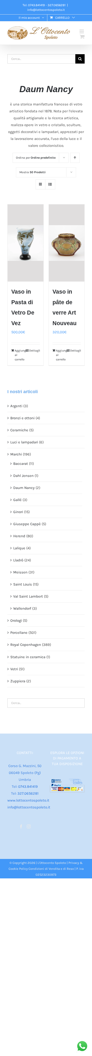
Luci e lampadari (24, 442)
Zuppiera (17, 681)
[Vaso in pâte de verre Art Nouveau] (67, 243)
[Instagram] (29, 826)
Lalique (19, 548)
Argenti (16, 406)
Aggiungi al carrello (20, 355)
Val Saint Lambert (28, 596)
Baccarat (20, 463)
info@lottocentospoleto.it (46, 10)
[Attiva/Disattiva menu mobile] (82, 31)
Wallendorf (22, 608)
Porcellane (18, 632)
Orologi (16, 620)
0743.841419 (28, 786)
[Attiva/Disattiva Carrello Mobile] (82, 36)
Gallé (17, 500)
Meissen (20, 572)
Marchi (16, 454)
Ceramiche (19, 430)
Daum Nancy (24, 488)
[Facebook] (21, 826)
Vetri (14, 669)
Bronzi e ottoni (22, 418)
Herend (19, 536)
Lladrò (18, 560)
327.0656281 (28, 793)
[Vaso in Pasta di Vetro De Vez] (25, 243)
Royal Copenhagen (25, 644)
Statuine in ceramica (27, 657)
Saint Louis (22, 584)
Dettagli (34, 350)
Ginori (18, 512)
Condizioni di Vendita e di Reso (51, 869)
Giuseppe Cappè (27, 524)
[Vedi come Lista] (50, 184)
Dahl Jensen (23, 475)
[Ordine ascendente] (75, 158)
